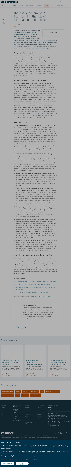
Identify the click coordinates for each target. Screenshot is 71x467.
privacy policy (9, 456)
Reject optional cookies (22, 463)
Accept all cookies (7, 463)
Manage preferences (6, 459)
